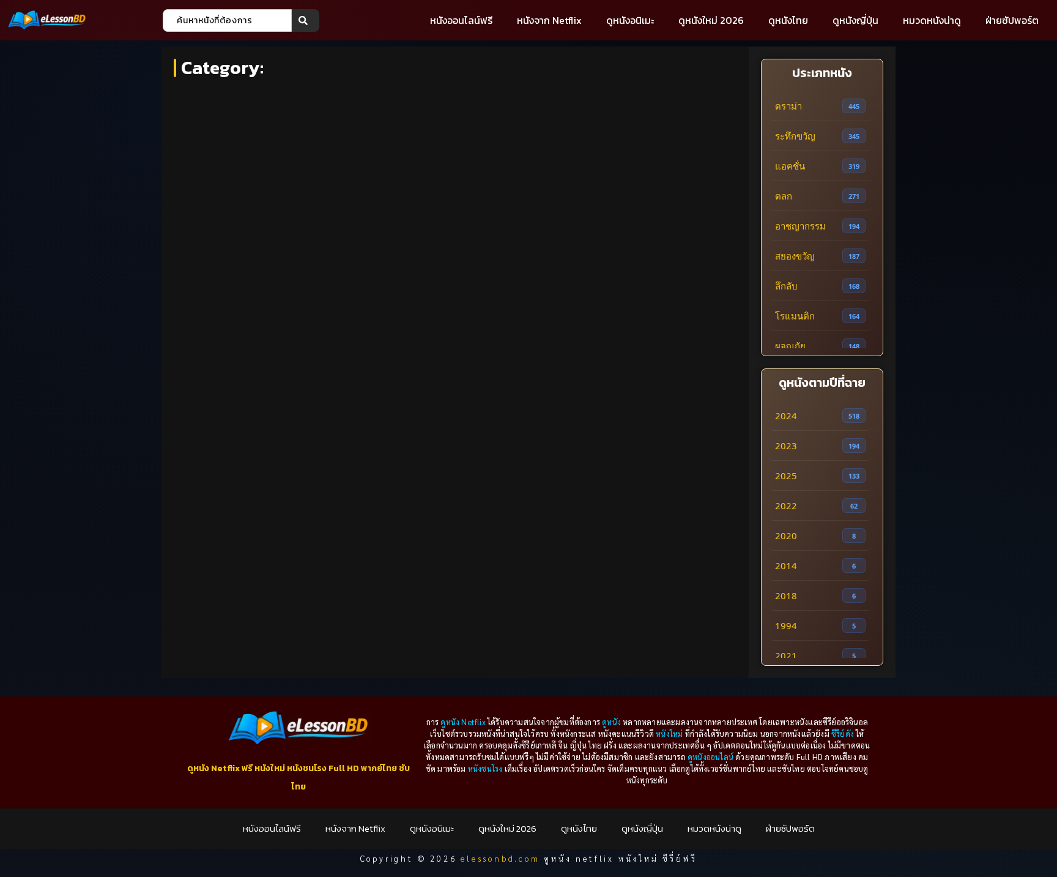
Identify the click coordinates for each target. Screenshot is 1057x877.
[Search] (305, 20)
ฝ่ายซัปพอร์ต (1012, 20)
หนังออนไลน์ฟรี (461, 20)
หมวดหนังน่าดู (932, 20)
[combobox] (227, 20)
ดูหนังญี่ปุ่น (855, 20)
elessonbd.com (500, 858)
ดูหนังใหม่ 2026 (711, 20)
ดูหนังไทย (788, 20)
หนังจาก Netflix (549, 20)
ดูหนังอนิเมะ (630, 20)
